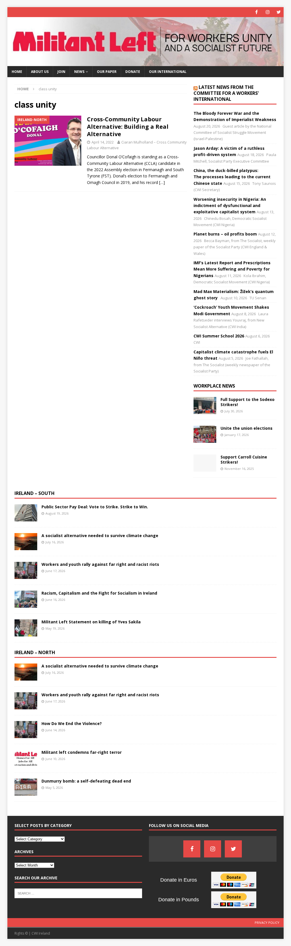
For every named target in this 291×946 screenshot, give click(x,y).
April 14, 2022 (103, 142)
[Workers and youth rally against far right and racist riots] (25, 570)
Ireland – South (34, 493)
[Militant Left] (145, 62)
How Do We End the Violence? (71, 723)
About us (40, 71)
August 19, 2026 (56, 513)
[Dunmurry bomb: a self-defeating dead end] (25, 787)
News (79, 71)
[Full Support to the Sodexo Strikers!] (205, 405)
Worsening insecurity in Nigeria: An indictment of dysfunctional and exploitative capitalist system (230, 205)
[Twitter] (279, 12)
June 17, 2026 (55, 571)
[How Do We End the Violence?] (25, 729)
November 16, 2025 (239, 468)
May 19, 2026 (55, 628)
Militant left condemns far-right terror (81, 752)
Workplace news (214, 386)
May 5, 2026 (54, 787)
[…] (162, 182)
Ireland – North (34, 652)
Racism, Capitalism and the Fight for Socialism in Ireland (99, 593)
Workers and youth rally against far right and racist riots (100, 564)
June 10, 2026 (55, 759)
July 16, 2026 (54, 542)
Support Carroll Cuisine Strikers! (244, 459)
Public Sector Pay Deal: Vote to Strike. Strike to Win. (94, 506)
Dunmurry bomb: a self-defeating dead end (86, 781)
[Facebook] (256, 12)
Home (17, 71)
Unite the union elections (247, 428)
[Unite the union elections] (205, 434)
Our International (167, 71)
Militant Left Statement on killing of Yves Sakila (91, 621)
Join (61, 71)
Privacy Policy (267, 922)
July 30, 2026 (234, 411)
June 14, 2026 (55, 730)
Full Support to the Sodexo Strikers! (248, 402)
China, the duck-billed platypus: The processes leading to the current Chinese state (232, 177)
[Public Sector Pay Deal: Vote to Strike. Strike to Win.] (25, 512)
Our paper (107, 71)
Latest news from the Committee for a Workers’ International (226, 93)
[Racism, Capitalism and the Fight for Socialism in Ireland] (25, 599)
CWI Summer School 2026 (219, 336)
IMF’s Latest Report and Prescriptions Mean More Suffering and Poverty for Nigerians (232, 269)
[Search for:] (78, 892)
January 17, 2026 (237, 435)
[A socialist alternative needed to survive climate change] (25, 541)
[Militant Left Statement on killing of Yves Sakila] (25, 627)
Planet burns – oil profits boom (225, 234)
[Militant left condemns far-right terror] (25, 758)
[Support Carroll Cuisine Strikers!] (205, 463)
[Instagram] (268, 12)
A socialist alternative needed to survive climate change (99, 535)
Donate (132, 71)
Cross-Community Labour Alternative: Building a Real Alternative (128, 126)
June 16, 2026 (55, 599)
